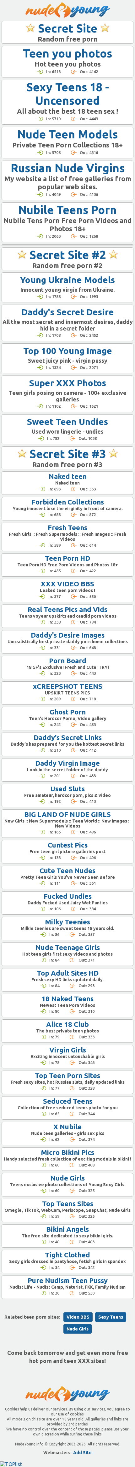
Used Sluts (67, 789)
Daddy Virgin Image (67, 763)
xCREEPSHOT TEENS (67, 686)
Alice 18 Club (67, 1024)
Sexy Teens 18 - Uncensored (67, 94)
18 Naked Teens (67, 998)
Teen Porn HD (67, 558)
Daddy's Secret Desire (67, 312)
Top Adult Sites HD (68, 973)
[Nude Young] (67, 10)
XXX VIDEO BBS (67, 584)
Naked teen (68, 476)
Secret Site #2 (68, 254)
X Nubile (67, 1127)
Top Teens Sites (67, 1203)
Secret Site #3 (68, 453)
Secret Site (67, 28)
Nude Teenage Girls (67, 947)
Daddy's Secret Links (68, 737)
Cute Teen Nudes (67, 870)
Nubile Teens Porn (67, 209)
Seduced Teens (67, 1101)
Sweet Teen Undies (67, 421)
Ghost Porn (68, 712)
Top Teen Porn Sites (67, 1075)
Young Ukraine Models (67, 280)
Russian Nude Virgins (68, 168)
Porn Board (67, 660)
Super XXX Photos (67, 383)
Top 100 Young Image (67, 351)
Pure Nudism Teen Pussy (68, 1280)
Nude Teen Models (67, 134)
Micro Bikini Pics (67, 1152)
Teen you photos (67, 53)
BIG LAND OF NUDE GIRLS (67, 814)
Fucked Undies (68, 896)
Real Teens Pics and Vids (67, 609)
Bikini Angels (67, 1229)
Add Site (82, 1452)
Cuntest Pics (68, 845)
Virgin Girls (67, 1050)
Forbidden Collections (67, 502)
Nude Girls (67, 1178)
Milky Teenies (67, 922)
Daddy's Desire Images (68, 635)
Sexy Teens (110, 1317)
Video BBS (78, 1317)
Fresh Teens (67, 527)
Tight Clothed (67, 1255)
